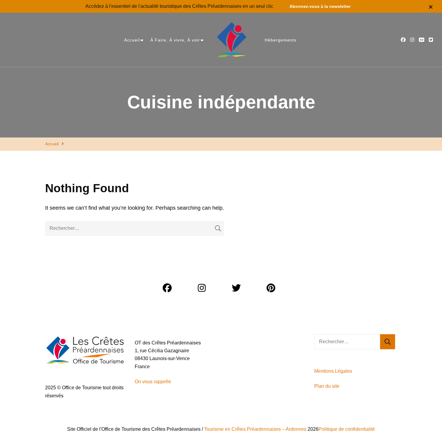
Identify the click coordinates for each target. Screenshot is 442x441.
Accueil (132, 40)
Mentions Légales (333, 371)
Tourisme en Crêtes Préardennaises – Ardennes (255, 429)
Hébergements (280, 40)
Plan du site (327, 386)
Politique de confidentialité (346, 429)
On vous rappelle (153, 381)
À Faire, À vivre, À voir (175, 40)
